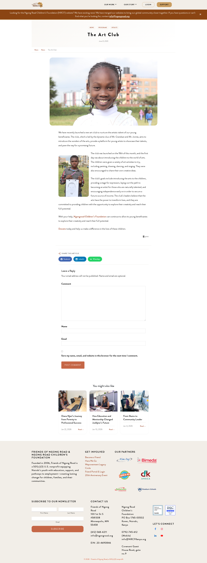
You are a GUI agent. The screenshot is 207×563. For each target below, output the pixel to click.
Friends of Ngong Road (44, 5)
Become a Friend (93, 457)
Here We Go (91, 461)
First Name (44, 513)
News (92, 27)
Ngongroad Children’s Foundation (90, 216)
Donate (62, 229)
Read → (81, 429)
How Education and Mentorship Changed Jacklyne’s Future (102, 419)
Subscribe (57, 529)
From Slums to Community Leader (132, 417)
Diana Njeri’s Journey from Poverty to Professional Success (71, 419)
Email (64, 339)
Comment (66, 284)
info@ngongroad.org (119, 16)
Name (64, 326)
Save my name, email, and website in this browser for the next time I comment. (99, 355)
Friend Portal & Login (95, 471)
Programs (102, 27)
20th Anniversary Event (96, 475)
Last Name (71, 513)
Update (114, 27)
